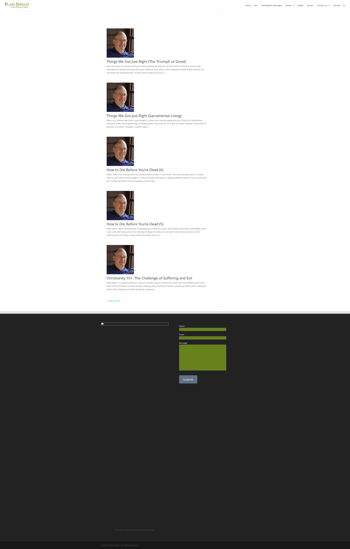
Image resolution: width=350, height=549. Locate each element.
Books (288, 6)
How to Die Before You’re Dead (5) (138, 224)
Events (310, 6)
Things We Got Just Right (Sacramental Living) (144, 115)
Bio (256, 6)
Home (248, 6)
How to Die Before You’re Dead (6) (136, 169)
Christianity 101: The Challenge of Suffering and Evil (149, 278)
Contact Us (322, 6)
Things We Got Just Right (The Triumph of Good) (147, 61)
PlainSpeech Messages (271, 6)
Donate (336, 6)
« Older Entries (113, 300)
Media (300, 6)
